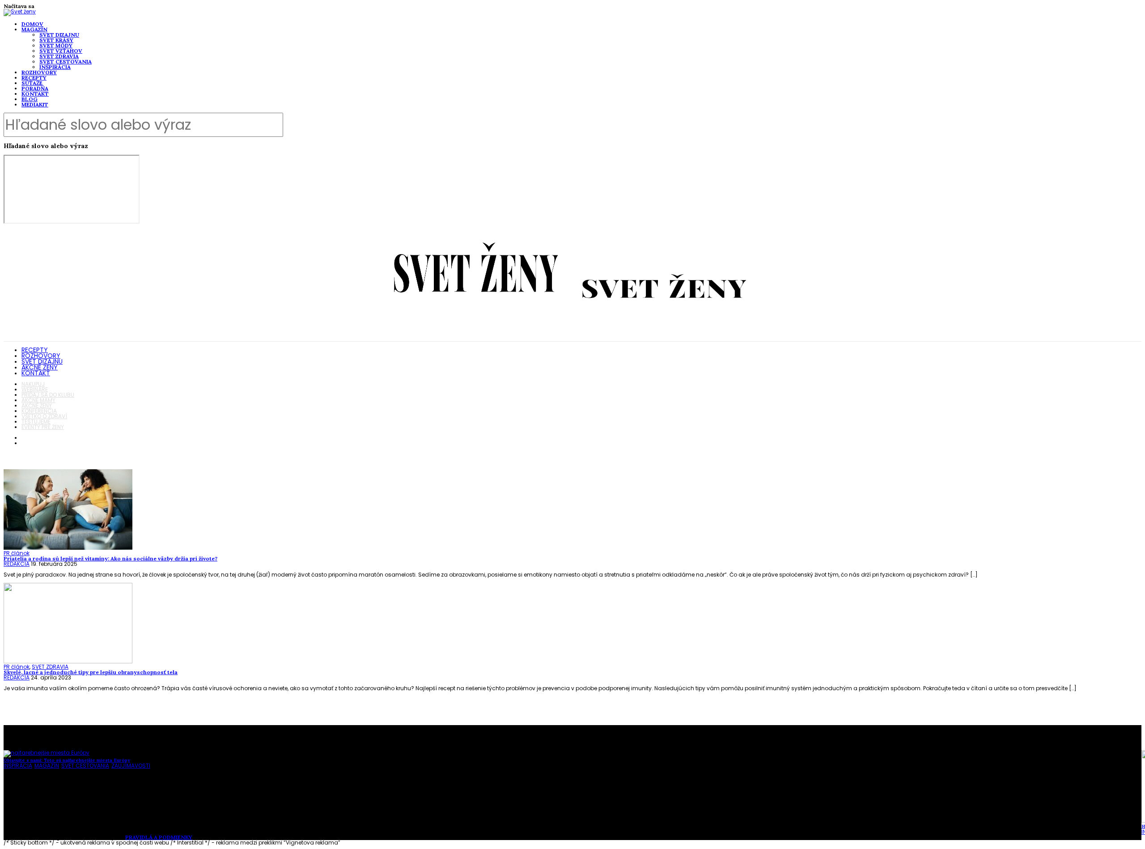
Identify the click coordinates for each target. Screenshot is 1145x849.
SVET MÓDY (55, 45)
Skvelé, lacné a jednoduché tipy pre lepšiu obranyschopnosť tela (91, 672)
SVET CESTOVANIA (65, 61)
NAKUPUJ (33, 384)
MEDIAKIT (34, 104)
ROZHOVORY (39, 72)
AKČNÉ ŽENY (39, 367)
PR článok (17, 553)
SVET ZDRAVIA (59, 56)
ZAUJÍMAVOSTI (130, 765)
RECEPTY (34, 77)
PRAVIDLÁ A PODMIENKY (158, 837)
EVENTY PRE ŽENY (42, 427)
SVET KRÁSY (56, 40)
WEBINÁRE (34, 389)
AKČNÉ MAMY (38, 400)
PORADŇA (34, 88)
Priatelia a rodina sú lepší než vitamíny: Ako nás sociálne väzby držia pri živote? (110, 558)
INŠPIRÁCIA (55, 67)
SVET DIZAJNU (59, 34)
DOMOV (32, 24)
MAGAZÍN (34, 29)
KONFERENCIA (39, 411)
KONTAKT (35, 93)
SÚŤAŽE (31, 83)
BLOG (29, 99)
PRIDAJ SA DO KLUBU (47, 395)
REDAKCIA (17, 564)
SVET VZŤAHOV (60, 50)
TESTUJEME (36, 421)
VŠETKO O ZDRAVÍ (44, 416)
